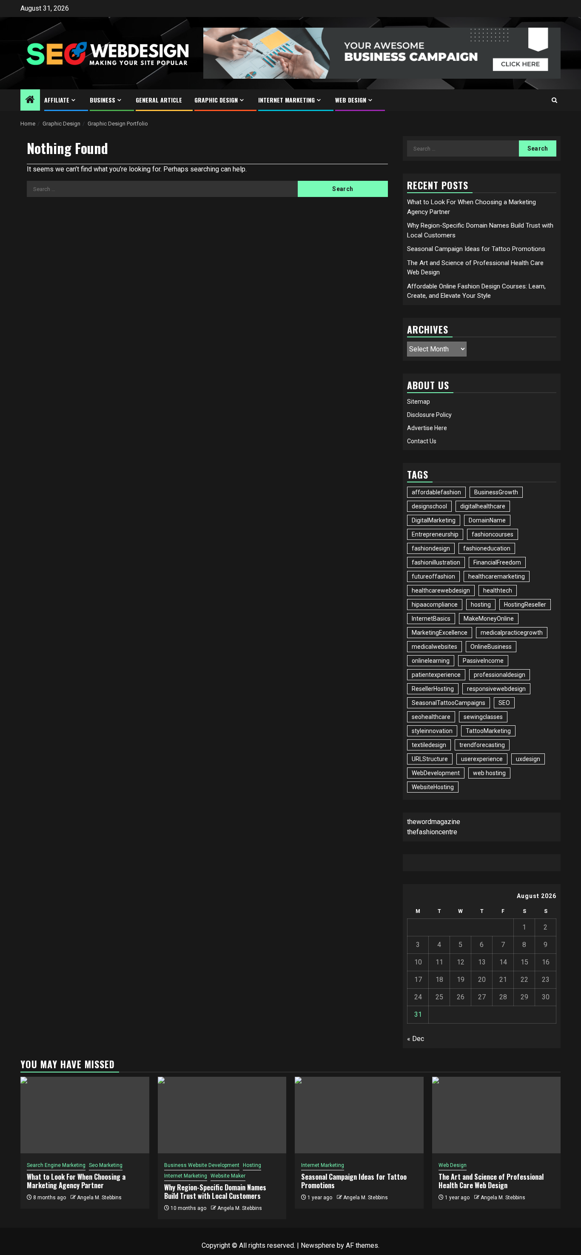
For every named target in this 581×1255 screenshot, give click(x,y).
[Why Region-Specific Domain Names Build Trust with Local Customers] (222, 1115)
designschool (429, 506)
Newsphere (318, 1245)
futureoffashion (433, 576)
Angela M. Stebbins (99, 1198)
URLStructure (430, 759)
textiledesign (429, 745)
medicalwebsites (434, 646)
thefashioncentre (432, 832)
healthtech (497, 590)
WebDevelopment (436, 773)
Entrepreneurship (435, 534)
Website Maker (228, 1176)
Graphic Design (216, 99)
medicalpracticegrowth (512, 632)
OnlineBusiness (491, 646)
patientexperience (436, 674)
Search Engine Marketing (56, 1165)
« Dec (415, 1039)
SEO (504, 702)
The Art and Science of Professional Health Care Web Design (491, 1181)
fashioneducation (486, 548)
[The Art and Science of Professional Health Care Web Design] (496, 1115)
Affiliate (56, 99)
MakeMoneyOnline (489, 618)
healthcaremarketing (496, 576)
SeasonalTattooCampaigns (448, 702)
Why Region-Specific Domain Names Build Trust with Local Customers (215, 1191)
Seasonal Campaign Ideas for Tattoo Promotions (476, 249)
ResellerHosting (433, 688)
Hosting (252, 1165)
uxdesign (528, 759)
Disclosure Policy (429, 414)
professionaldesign (499, 674)
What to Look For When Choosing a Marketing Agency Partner (76, 1181)
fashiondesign (431, 548)
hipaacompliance (435, 604)
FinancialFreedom (497, 562)
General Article (159, 99)
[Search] (554, 100)
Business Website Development (201, 1165)
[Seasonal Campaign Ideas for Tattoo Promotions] (359, 1115)
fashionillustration (436, 562)
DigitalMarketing (434, 520)
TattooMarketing (488, 730)
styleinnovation (432, 730)
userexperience (482, 759)
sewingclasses (483, 716)
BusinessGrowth (496, 492)
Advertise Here (427, 428)
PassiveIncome (483, 660)
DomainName (487, 520)
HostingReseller (525, 604)
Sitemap (418, 401)
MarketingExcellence (439, 632)
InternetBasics (431, 618)
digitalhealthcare (482, 506)
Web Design (350, 99)
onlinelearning (431, 660)
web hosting (489, 773)
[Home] (30, 100)
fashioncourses (492, 534)
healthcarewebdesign (441, 590)
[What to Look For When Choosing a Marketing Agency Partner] (84, 1115)
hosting (481, 604)
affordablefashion (436, 492)
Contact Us (421, 441)
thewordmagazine (433, 822)
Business (102, 99)
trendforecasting (482, 745)
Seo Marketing (105, 1165)
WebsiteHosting (433, 787)
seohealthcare (431, 716)
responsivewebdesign (496, 688)
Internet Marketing (286, 99)
